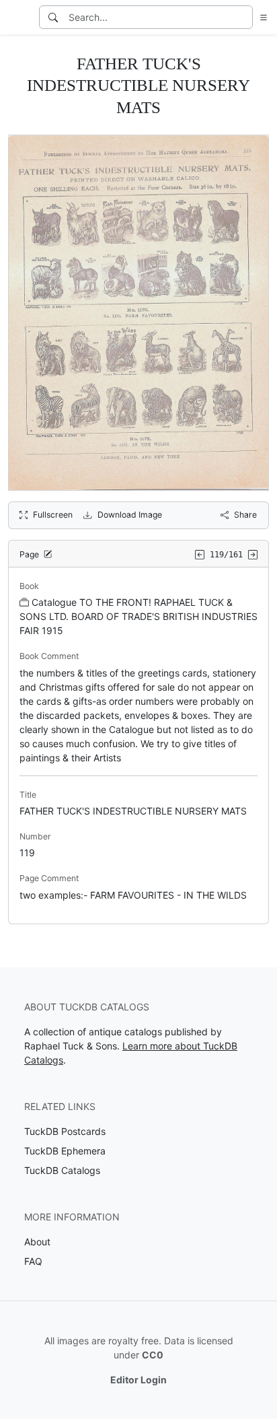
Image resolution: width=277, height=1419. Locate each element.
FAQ (33, 1261)
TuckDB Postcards (65, 1131)
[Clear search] (243, 17)
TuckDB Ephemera (65, 1150)
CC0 (152, 1354)
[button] (261, 17)
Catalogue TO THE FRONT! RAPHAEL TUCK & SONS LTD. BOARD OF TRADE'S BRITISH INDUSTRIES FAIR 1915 (138, 616)
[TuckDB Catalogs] (18, 17)
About (37, 1241)
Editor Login (138, 1379)
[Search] (53, 17)
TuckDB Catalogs (62, 1170)
